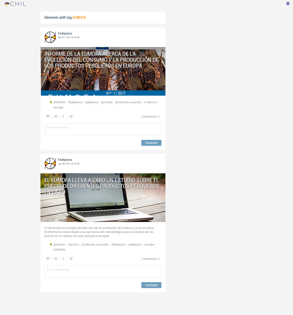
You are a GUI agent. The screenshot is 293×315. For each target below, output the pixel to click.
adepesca (91, 102)
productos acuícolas (95, 244)
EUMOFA (59, 102)
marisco (73, 244)
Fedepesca (65, 33)
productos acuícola (128, 102)
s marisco (150, 102)
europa (58, 107)
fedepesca (75, 102)
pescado (106, 102)
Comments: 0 (150, 116)
